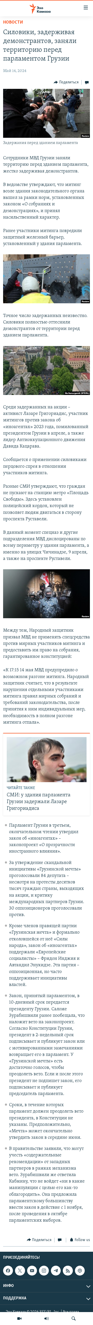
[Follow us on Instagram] (44, 1271)
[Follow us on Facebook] (8, 1271)
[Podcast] (80, 1271)
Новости (13, 22)
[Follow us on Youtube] (32, 1271)
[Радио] (46, 1318)
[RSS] (68, 1271)
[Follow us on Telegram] (56, 1271)
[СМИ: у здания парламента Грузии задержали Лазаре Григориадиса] (47, 759)
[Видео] (19, 1318)
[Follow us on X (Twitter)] (20, 1271)
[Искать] (73, 1318)
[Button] (66, 82)
